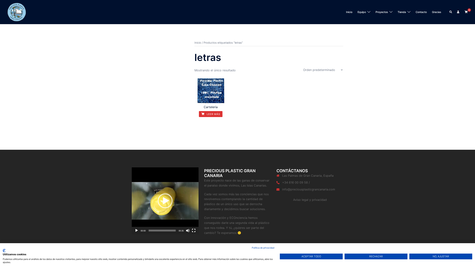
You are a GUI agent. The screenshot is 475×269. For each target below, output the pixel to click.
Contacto (421, 12)
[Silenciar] (188, 230)
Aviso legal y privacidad (310, 200)
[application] (165, 200)
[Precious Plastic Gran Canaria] (16, 12)
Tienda (402, 12)
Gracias (436, 12)
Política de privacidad (263, 247)
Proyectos (382, 12)
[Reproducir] (136, 230)
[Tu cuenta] (458, 12)
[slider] (162, 230)
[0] (466, 11)
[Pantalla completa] (194, 230)
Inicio (349, 12)
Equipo (362, 12)
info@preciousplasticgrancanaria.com (308, 189)
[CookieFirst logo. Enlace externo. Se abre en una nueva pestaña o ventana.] (4, 250)
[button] (165, 200)
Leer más (213, 114)
